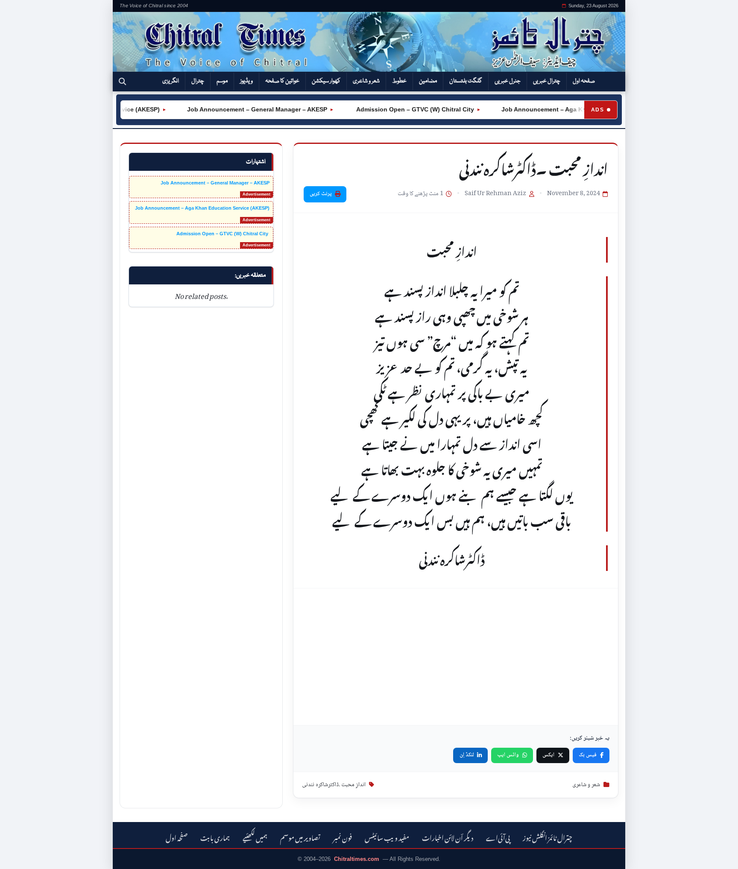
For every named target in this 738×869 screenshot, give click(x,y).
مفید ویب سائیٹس (387, 837)
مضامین (428, 81)
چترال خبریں (546, 81)
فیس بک (588, 755)
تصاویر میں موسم (300, 837)
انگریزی (170, 81)
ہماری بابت (215, 837)
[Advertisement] (456, 657)
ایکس (548, 755)
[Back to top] (19, 857)
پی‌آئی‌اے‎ (498, 837)
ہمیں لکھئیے (255, 837)
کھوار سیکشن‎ (326, 81)
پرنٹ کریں (321, 194)
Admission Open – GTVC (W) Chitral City (403, 109)
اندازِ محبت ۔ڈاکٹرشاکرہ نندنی (334, 785)
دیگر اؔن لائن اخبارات (447, 837)
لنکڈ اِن (467, 755)
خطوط (399, 81)
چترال (197, 81)
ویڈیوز (246, 81)
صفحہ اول (584, 81)
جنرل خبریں (508, 81)
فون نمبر (342, 837)
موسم (222, 81)
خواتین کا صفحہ (282, 81)
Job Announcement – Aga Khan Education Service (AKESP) (577, 109)
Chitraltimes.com (356, 859)
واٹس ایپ (508, 755)
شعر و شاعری (366, 81)
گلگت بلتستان (465, 81)
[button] (122, 81)
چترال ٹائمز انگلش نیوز (547, 837)
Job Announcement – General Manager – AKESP (246, 109)
